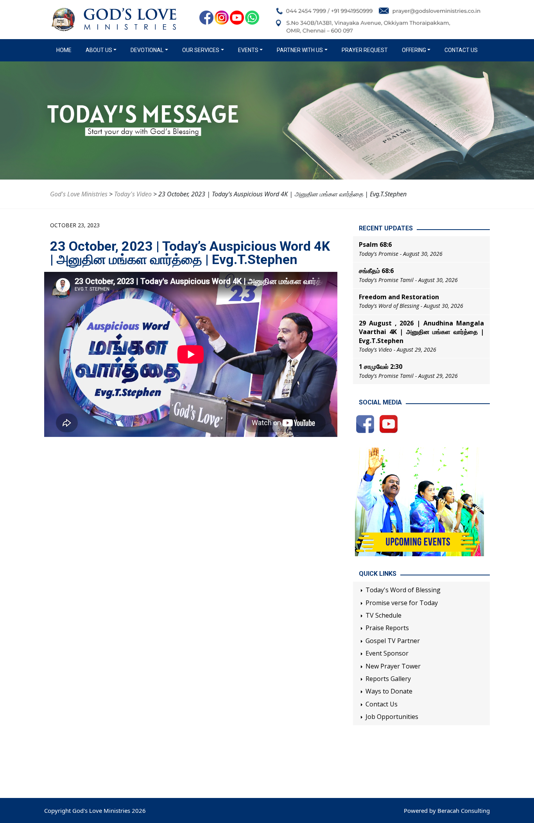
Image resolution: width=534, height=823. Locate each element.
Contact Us (461, 50)
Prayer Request (365, 50)
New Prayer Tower (393, 666)
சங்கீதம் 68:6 (376, 270)
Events (248, 50)
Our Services (200, 50)
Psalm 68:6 (375, 244)
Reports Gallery (388, 678)
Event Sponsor (387, 653)
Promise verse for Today (402, 602)
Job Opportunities (392, 716)
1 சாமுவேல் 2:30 (380, 366)
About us (99, 50)
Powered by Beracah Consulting (447, 810)
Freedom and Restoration (399, 297)
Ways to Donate (389, 691)
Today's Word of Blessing (403, 590)
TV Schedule (383, 615)
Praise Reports (387, 628)
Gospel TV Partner (393, 640)
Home (65, 50)
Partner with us (300, 50)
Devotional (147, 50)
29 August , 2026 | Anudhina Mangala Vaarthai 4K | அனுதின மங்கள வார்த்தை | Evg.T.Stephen (421, 332)
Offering (414, 50)
